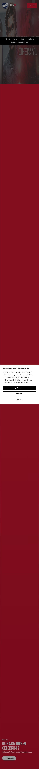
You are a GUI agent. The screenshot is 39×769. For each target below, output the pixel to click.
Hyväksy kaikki (19, 388)
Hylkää (19, 399)
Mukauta (19, 394)
